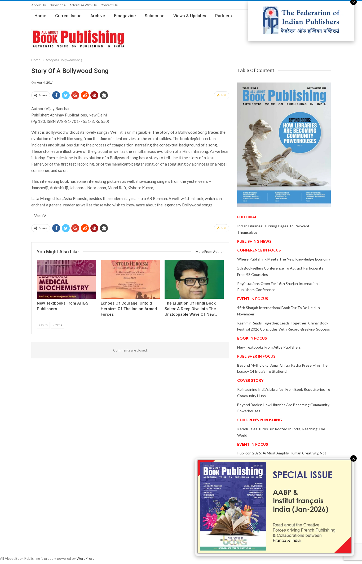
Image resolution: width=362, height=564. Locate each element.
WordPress (85, 558)
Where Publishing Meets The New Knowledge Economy (283, 259)
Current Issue (68, 15)
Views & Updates (189, 15)
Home (40, 15)
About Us (38, 5)
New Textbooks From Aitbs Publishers (269, 347)
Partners (223, 15)
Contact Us (109, 5)
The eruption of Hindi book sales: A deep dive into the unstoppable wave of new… (191, 309)
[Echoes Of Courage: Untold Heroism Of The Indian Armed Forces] (130, 279)
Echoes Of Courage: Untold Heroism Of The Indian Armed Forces (129, 309)
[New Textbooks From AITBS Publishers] (66, 279)
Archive (97, 15)
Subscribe (57, 5)
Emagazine (125, 15)
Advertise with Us (83, 5)
